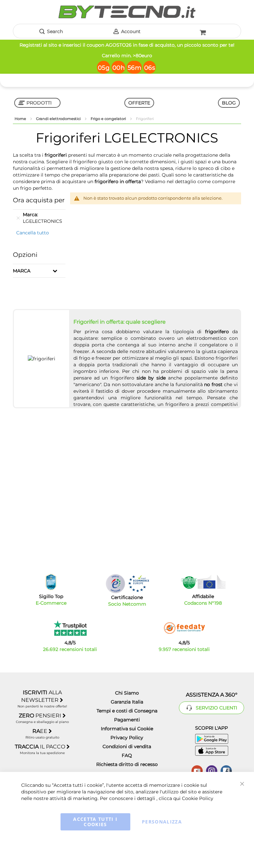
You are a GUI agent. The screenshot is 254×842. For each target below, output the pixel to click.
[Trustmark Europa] (138, 583)
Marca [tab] (21, 271)
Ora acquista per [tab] (39, 200)
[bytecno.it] (127, 12)
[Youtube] (197, 770)
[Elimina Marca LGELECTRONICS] (18, 218)
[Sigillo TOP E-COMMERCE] (51, 582)
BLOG (229, 103)
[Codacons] (203, 581)
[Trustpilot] (70, 628)
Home (21, 118)
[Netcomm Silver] (115, 583)
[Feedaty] (184, 628)
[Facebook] (226, 770)
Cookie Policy (197, 798)
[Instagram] (211, 770)
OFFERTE (139, 103)
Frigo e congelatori (109, 118)
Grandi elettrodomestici (59, 118)
